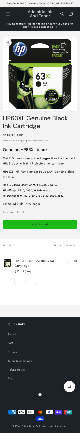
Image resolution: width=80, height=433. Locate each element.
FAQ (10, 343)
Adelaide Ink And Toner (34, 425)
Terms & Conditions (20, 361)
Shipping (22, 140)
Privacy (12, 352)
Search (12, 334)
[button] (7, 14)
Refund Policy (16, 370)
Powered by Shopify (57, 425)
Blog (10, 378)
